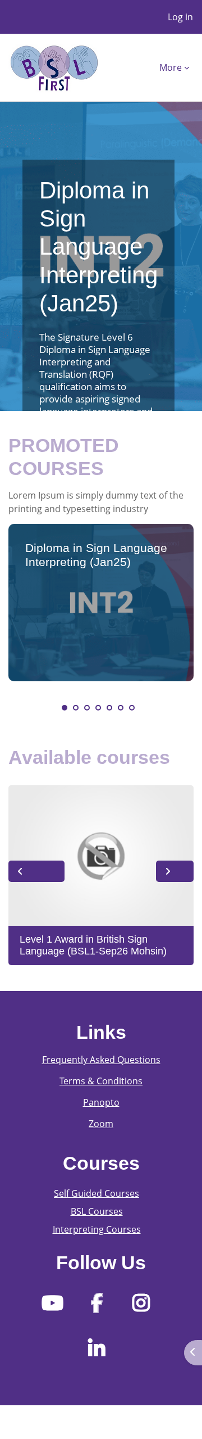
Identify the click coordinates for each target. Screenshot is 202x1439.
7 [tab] (132, 708)
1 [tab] (64, 708)
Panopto (101, 1102)
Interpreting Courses (97, 1229)
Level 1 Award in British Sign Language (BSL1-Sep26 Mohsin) (93, 945)
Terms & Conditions (101, 1081)
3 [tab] (87, 708)
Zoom (101, 1123)
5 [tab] (109, 708)
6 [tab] (120, 708)
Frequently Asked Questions (101, 1059)
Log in (180, 17)
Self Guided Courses (96, 1193)
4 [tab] (98, 708)
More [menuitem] (170, 67)
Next (175, 871)
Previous (36, 871)
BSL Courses (97, 1211)
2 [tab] (76, 708)
